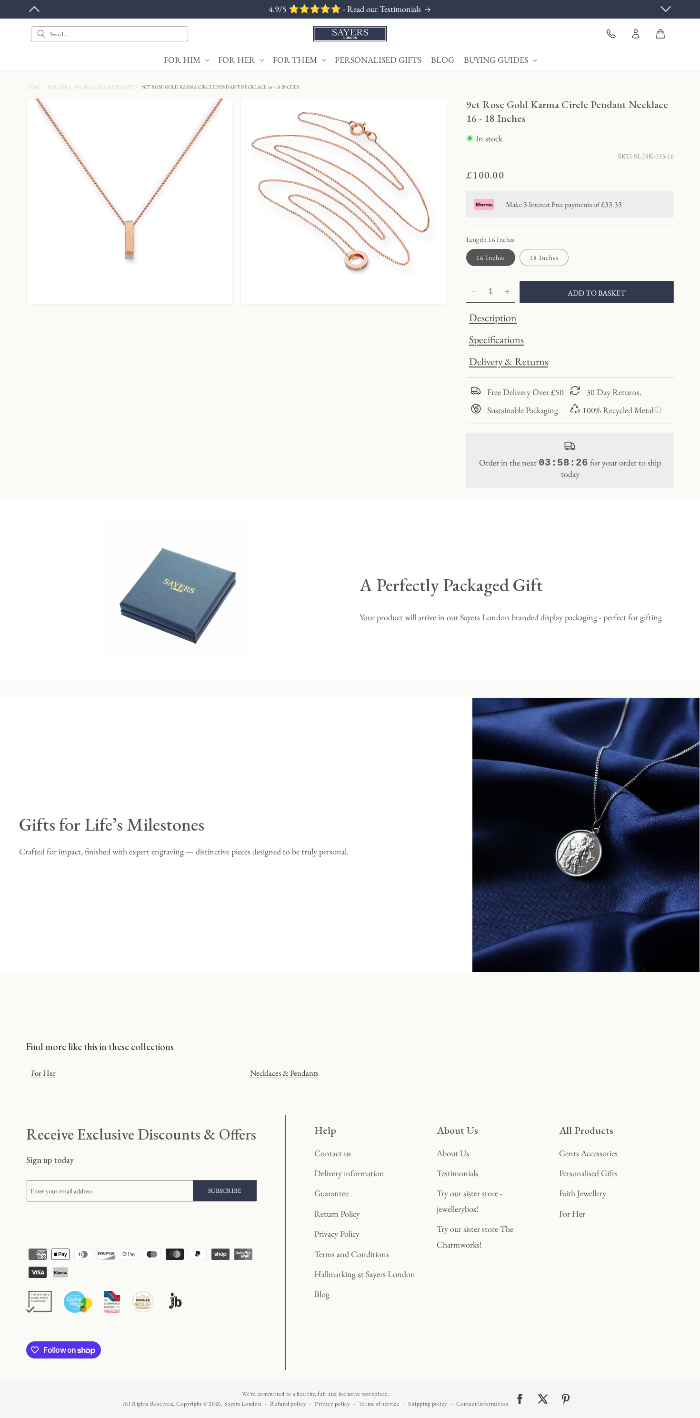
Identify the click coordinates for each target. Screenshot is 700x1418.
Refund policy (288, 1404)
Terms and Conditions (351, 1254)
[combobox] (109, 34)
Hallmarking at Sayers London (364, 1274)
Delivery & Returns (508, 361)
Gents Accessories (588, 1153)
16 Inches (490, 257)
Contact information (482, 1404)
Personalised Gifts (588, 1173)
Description (493, 318)
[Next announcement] (665, 9)
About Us (453, 1153)
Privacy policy (332, 1404)
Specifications (496, 340)
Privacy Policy (337, 1233)
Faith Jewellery (582, 1193)
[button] (186, 60)
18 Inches (544, 257)
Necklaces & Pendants (105, 87)
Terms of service (379, 1404)
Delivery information (349, 1173)
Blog (322, 1294)
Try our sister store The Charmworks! (475, 1236)
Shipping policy (427, 1404)
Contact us (332, 1153)
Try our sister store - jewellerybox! (469, 1201)
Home (34, 87)
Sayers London (242, 1404)
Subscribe (224, 1191)
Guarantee (331, 1193)
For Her (58, 87)
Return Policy (337, 1213)
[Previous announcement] (34, 9)
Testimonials (457, 1173)
